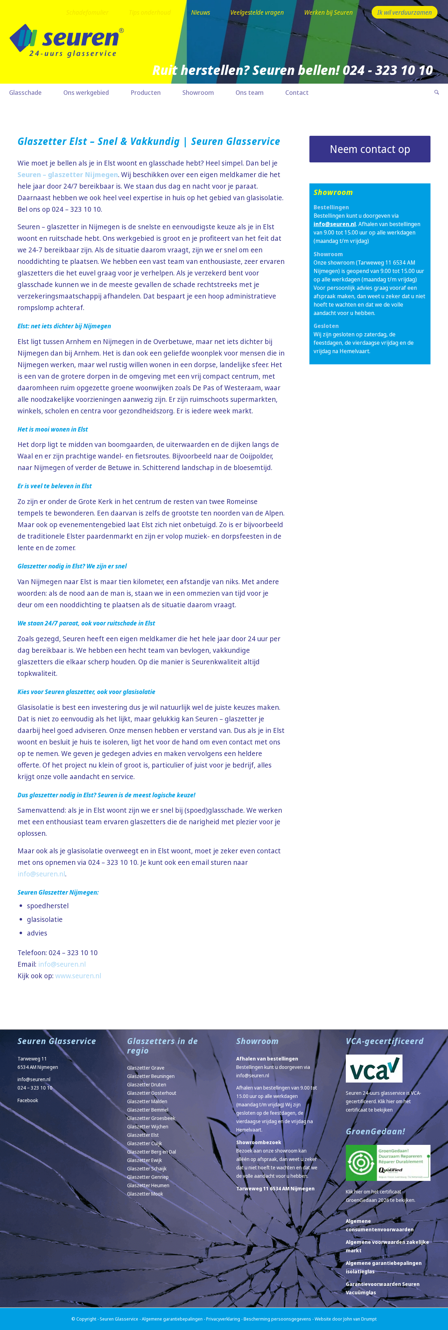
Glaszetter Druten (146, 1084)
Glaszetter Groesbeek (151, 1118)
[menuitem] (87, 12)
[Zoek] (431, 92)
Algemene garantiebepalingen (172, 1319)
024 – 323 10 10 (35, 1087)
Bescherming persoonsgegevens (277, 1319)
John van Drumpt (360, 1319)
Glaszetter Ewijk (144, 1160)
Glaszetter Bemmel (147, 1109)
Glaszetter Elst (143, 1135)
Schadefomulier (87, 12)
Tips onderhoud (150, 12)
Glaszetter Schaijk (147, 1168)
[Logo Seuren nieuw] (70, 51)
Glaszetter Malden (147, 1101)
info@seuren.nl (41, 873)
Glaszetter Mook (145, 1193)
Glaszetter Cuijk (144, 1143)
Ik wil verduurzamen (404, 12)
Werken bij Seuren (328, 12)
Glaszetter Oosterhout (151, 1093)
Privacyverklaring (223, 1319)
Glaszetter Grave (145, 1067)
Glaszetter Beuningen (151, 1076)
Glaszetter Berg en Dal (151, 1151)
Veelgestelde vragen (257, 12)
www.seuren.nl (78, 975)
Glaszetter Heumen (148, 1185)
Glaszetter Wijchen (147, 1126)
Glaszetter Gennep (148, 1177)
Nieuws (200, 12)
